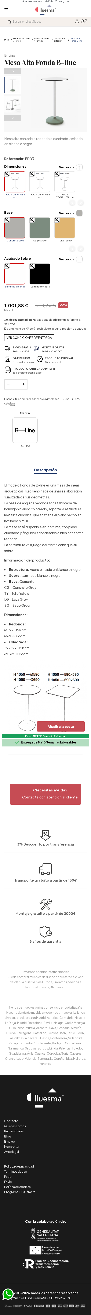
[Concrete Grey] (14, 227)
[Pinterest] (36, 1203)
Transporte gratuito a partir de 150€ (45, 880)
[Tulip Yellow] (64, 227)
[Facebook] (26, 1203)
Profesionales (14, 1131)
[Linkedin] (45, 1203)
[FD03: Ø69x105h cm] (39, 181)
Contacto (11, 1121)
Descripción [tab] (45, 469)
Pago (8, 1176)
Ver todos (66, 167)
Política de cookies (17, 1187)
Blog (7, 1136)
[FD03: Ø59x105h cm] (14, 181)
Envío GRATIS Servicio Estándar (45, 736)
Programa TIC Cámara (19, 1192)
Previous (12, 71)
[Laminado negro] (39, 273)
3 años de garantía (45, 941)
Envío (8, 1182)
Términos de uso (15, 1171)
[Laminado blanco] (14, 273)
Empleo (9, 1141)
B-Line (9, 55)
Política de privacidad (19, 1166)
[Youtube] (64, 1203)
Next (12, 118)
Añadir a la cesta (61, 726)
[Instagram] (55, 1203)
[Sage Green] (39, 227)
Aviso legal (11, 1151)
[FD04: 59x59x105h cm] (64, 181)
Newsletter (11, 1146)
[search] (9, 21)
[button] (45, 794)
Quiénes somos (15, 1126)
